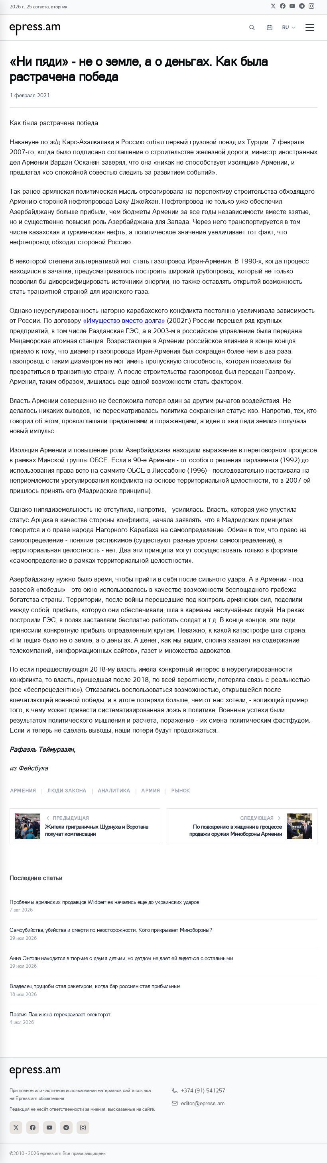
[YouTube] (292, 6)
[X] (273, 6)
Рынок (180, 791)
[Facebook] (283, 6)
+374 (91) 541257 (203, 1090)
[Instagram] (311, 6)
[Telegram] (302, 6)
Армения (23, 791)
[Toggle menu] (309, 27)
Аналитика (114, 791)
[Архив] (270, 27)
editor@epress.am (203, 1103)
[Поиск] (252, 27)
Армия (151, 791)
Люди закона (67, 791)
